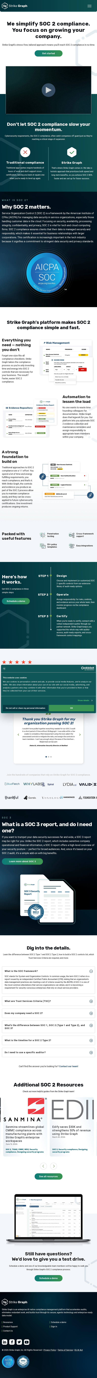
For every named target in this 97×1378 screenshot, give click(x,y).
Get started (48, 53)
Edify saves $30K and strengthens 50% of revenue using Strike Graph (71, 1130)
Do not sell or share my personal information (25, 708)
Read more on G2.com (48, 742)
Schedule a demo (16, 601)
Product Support (10, 1326)
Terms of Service (65, 1350)
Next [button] (79, 734)
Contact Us (8, 1331)
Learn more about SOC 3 (22, 861)
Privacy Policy (49, 1350)
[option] (48, 730)
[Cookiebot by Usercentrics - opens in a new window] (83, 668)
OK (71, 708)
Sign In (54, 1326)
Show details (83, 700)
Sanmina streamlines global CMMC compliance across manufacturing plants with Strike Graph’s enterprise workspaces (25, 1134)
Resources (8, 1322)
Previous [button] (18, 734)
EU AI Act (79, 1350)
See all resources (48, 1176)
